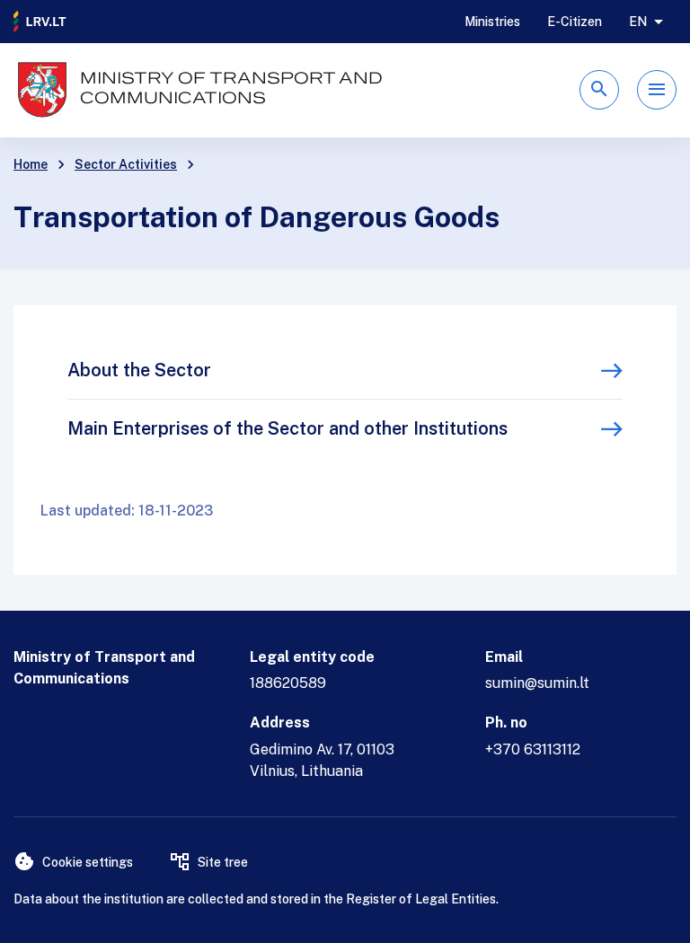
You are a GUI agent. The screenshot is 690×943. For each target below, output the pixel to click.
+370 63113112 (532, 749)
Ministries (492, 21)
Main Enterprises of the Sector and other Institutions (287, 428)
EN (638, 21)
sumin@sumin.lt (537, 683)
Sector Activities (126, 164)
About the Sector (139, 370)
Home (30, 164)
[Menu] (657, 90)
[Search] (599, 90)
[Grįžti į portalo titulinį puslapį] (40, 21)
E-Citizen (574, 21)
